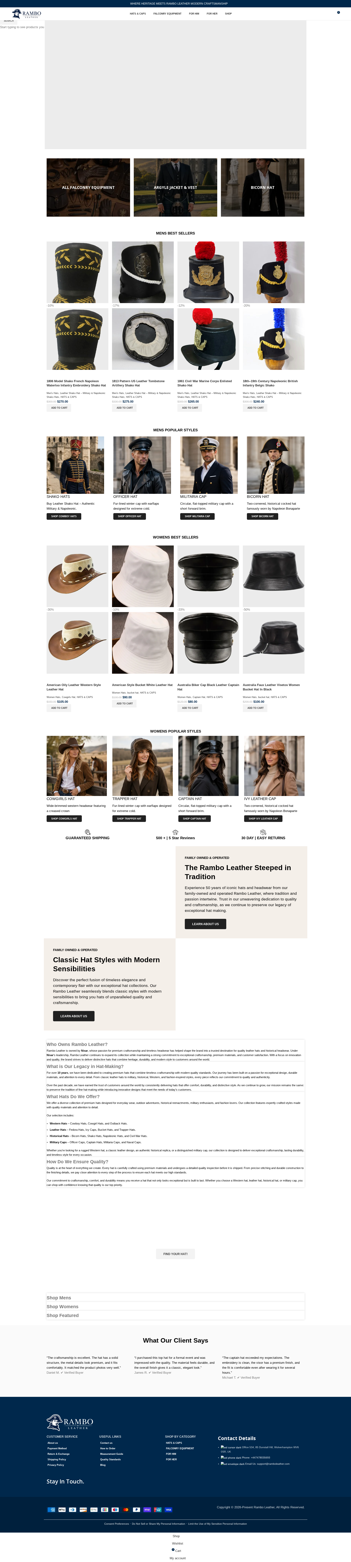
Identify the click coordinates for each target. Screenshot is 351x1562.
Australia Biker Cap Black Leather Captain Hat (208, 687)
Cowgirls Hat (68, 697)
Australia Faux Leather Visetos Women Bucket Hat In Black (271, 687)
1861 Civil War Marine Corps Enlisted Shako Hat (204, 383)
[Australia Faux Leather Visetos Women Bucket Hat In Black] (274, 576)
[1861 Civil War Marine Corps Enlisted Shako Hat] (208, 272)
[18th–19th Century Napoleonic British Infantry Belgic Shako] (274, 272)
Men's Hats (53, 393)
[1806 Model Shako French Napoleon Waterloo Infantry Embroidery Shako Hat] (77, 272)
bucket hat (133, 692)
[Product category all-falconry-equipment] (88, 187)
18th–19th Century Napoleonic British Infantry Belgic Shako (270, 383)
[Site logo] (27, 13)
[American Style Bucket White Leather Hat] (143, 576)
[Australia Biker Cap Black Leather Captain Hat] (208, 576)
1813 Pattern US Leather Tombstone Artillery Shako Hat (138, 383)
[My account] (323, 13)
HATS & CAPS (69, 397)
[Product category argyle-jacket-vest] (175, 187)
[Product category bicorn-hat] (262, 187)
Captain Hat (199, 697)
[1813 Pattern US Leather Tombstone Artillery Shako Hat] (143, 272)
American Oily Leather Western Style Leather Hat (74, 687)
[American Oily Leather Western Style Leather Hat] (77, 576)
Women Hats (53, 697)
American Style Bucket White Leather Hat (142, 685)
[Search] (330, 13)
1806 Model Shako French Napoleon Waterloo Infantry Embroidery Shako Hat (76, 383)
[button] (59, 408)
